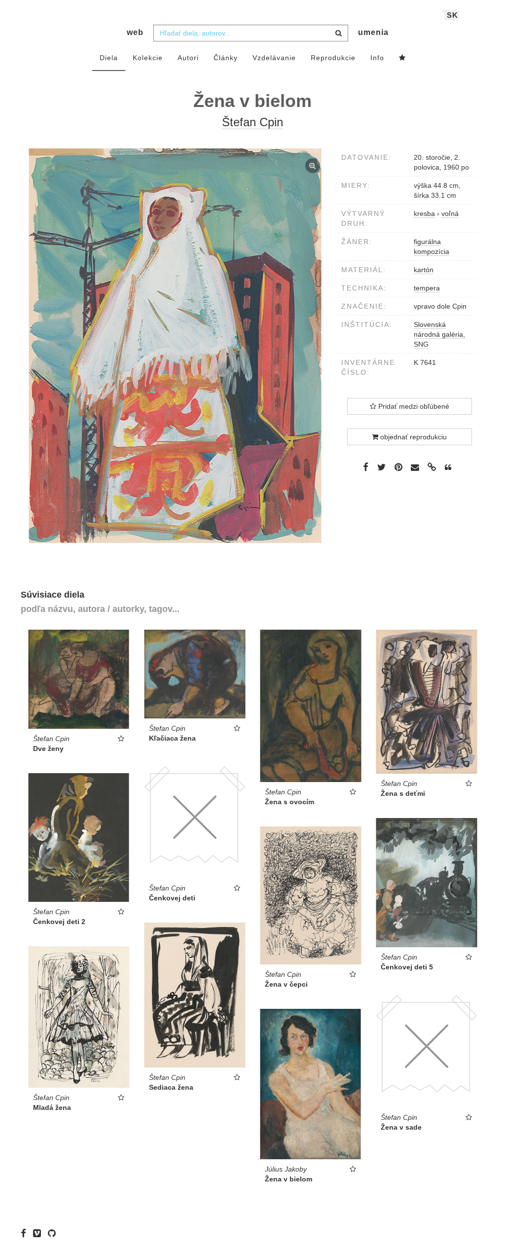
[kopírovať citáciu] (448, 467)
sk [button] (452, 15)
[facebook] (26, 1233)
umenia (373, 32)
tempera (427, 288)
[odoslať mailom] (415, 467)
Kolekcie (148, 58)
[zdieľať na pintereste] (398, 467)
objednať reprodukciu (412, 437)
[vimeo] (39, 1233)
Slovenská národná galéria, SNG (439, 334)
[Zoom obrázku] (175, 345)
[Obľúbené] (402, 58)
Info (377, 58)
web (135, 32)
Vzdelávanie (274, 58)
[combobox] (250, 33)
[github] (54, 1233)
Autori (188, 58)
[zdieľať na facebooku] (366, 467)
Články (226, 58)
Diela (109, 58)
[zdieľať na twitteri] (381, 467)
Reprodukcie (333, 58)
